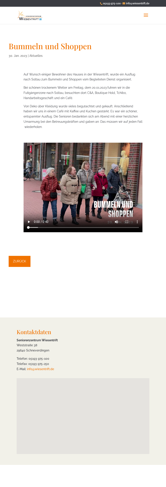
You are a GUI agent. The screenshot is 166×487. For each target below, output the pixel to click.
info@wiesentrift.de (40, 369)
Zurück (19, 261)
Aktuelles (36, 55)
